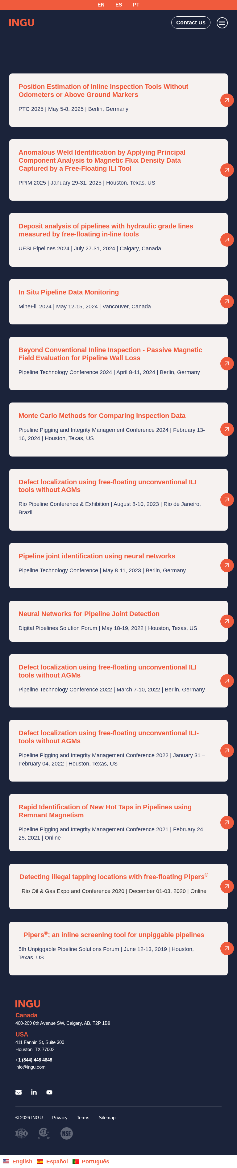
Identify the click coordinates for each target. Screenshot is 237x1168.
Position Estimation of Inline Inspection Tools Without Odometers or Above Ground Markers (103, 90)
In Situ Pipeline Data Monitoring (69, 292)
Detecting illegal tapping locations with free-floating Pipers (113, 877)
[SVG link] (21, 22)
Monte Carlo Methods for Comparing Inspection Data (102, 415)
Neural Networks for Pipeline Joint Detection (89, 614)
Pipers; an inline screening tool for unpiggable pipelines (113, 935)
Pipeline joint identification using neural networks (97, 556)
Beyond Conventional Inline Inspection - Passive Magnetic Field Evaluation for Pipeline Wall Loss (110, 354)
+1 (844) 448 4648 (33, 1059)
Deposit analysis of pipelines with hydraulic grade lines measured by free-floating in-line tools (106, 230)
